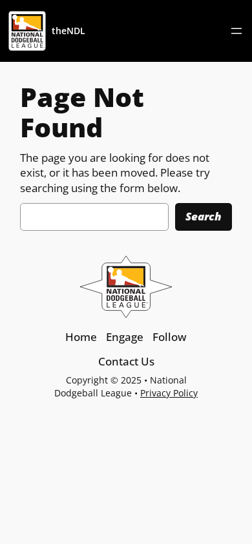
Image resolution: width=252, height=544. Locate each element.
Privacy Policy (169, 393)
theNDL (68, 30)
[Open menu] (236, 31)
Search (203, 216)
